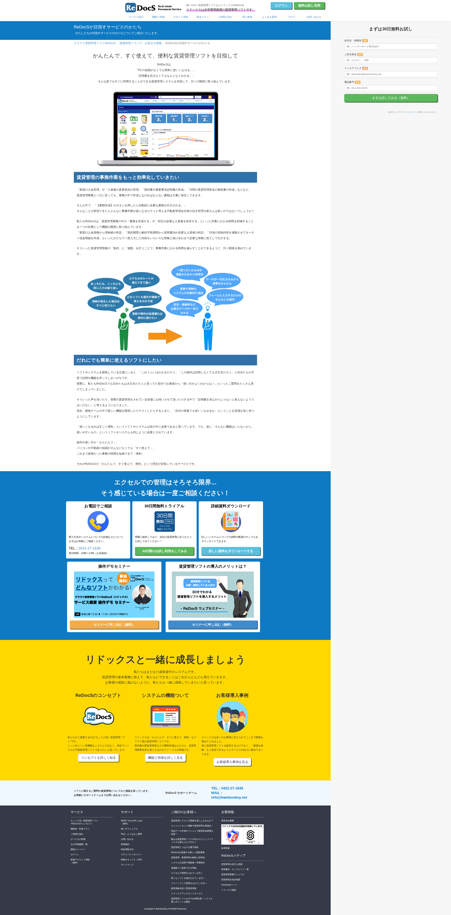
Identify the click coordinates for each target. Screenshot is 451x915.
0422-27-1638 (89, 548)
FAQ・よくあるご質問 (131, 834)
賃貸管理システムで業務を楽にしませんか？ (192, 820)
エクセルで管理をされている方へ (187, 873)
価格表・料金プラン (80, 829)
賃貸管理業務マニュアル (233, 874)
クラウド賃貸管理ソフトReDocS (95, 43)
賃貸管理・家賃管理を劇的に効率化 (188, 857)
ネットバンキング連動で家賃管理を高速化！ (192, 826)
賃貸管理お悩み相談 (230, 879)
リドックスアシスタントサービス (187, 893)
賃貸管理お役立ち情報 (231, 864)
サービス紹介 (136, 17)
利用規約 (125, 844)
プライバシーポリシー (131, 854)
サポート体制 (180, 17)
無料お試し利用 (309, 5)
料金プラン (203, 17)
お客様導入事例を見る (232, 762)
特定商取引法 (127, 849)
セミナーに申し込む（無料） (114, 624)
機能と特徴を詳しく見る (165, 757)
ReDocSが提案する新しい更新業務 (188, 852)
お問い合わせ (313, 17)
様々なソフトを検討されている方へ (188, 878)
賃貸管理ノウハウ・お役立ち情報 (140, 43)
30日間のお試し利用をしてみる (164, 551)
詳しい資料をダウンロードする (231, 551)
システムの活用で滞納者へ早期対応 (188, 862)
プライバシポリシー (408, 112)
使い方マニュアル (129, 829)
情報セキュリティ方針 (131, 859)
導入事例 (247, 17)
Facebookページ (229, 885)
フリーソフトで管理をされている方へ (189, 883)
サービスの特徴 (78, 839)
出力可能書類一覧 (79, 844)
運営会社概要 (227, 820)
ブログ (291, 17)
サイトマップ (127, 865)
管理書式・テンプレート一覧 (235, 869)
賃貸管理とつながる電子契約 (185, 847)
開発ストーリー (78, 849)
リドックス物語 (228, 890)
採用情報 (225, 848)
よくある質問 (269, 17)
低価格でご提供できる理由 (183, 868)
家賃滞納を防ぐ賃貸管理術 (183, 888)
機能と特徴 (158, 17)
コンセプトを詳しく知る (98, 757)
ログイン (281, 5)
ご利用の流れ (225, 17)
